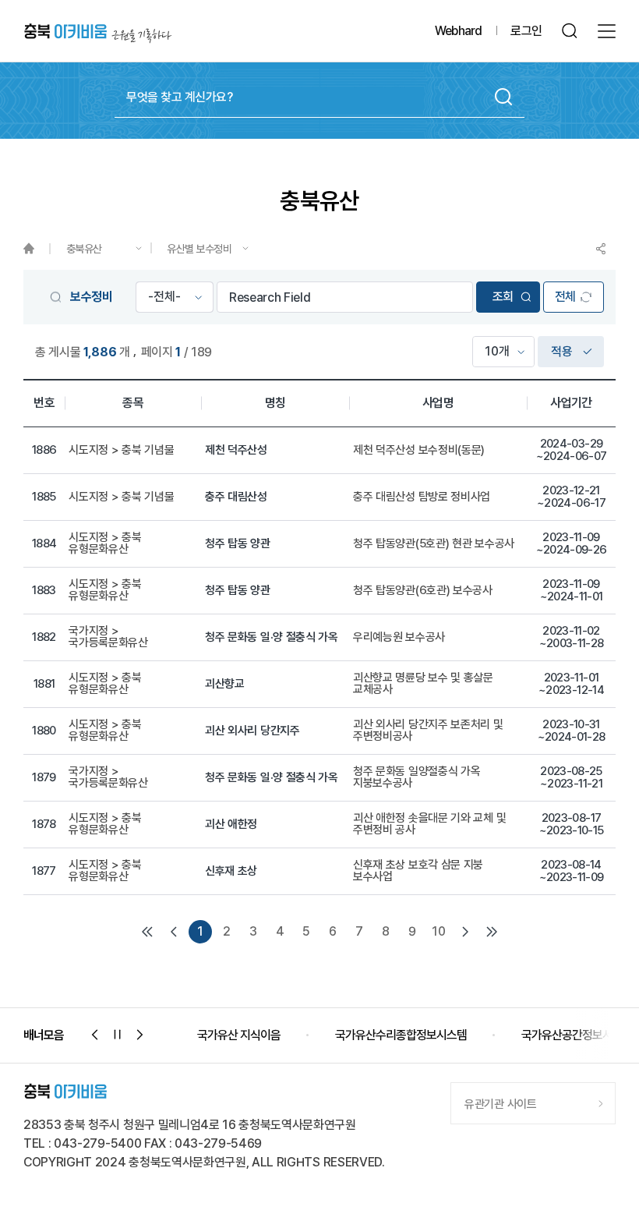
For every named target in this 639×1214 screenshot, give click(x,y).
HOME (36, 249)
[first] (147, 931)
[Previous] (173, 931)
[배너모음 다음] (140, 1034)
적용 (561, 351)
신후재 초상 (231, 871)
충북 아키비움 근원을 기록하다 (97, 31)
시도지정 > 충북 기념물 (121, 450)
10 (438, 931)
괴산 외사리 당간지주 (252, 731)
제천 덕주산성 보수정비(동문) (419, 450)
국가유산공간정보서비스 (439, 1035)
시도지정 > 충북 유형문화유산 (105, 543)
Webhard (458, 30)
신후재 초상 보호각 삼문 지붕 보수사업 (418, 871)
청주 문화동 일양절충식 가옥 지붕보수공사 (417, 777)
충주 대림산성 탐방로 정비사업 (421, 497)
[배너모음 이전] (95, 1034)
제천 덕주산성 (236, 450)
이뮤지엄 (569, 1035)
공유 (601, 249)
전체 (565, 296)
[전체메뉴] (607, 31)
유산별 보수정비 (199, 248)
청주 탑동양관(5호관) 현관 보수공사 (433, 544)
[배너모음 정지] (117, 1034)
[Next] (465, 931)
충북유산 (84, 248)
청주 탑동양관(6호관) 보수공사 (422, 590)
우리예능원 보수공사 (399, 637)
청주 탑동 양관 (237, 544)
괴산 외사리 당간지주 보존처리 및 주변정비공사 (428, 730)
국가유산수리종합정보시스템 (263, 1035)
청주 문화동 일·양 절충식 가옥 (271, 637)
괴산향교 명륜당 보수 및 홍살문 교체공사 (423, 683)
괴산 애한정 (231, 824)
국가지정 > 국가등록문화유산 (108, 637)
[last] (491, 931)
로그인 (526, 30)
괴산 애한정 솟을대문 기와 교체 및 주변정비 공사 (429, 824)
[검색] (570, 31)
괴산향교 (225, 684)
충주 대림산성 (236, 497)
